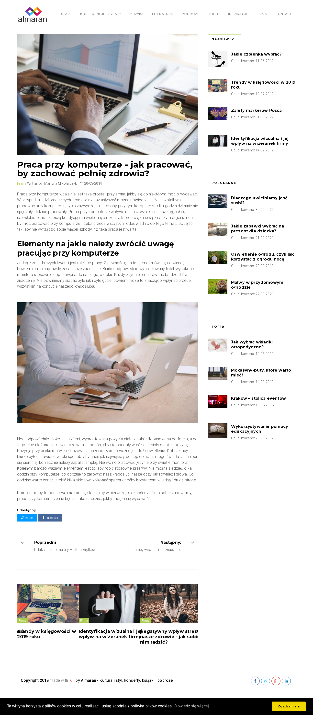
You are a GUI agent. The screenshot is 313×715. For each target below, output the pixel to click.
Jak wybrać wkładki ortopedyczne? (252, 344)
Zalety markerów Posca (256, 110)
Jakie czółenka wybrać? (256, 54)
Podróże (191, 14)
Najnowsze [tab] (224, 39)
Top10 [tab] (218, 327)
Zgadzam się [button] (289, 706)
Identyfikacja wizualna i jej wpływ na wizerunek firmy (110, 634)
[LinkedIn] (286, 681)
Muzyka (137, 14)
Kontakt (284, 14)
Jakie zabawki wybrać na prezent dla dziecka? (257, 228)
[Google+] (275, 681)
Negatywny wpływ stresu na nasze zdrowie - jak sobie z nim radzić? (173, 637)
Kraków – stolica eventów (258, 398)
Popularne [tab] (224, 183)
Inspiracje (238, 14)
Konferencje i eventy (100, 14)
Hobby (214, 14)
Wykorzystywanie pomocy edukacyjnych (259, 429)
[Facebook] (255, 681)
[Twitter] (265, 681)
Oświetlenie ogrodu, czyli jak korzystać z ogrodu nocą (262, 256)
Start (66, 14)
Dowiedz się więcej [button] (191, 706)
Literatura (162, 14)
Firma (262, 14)
